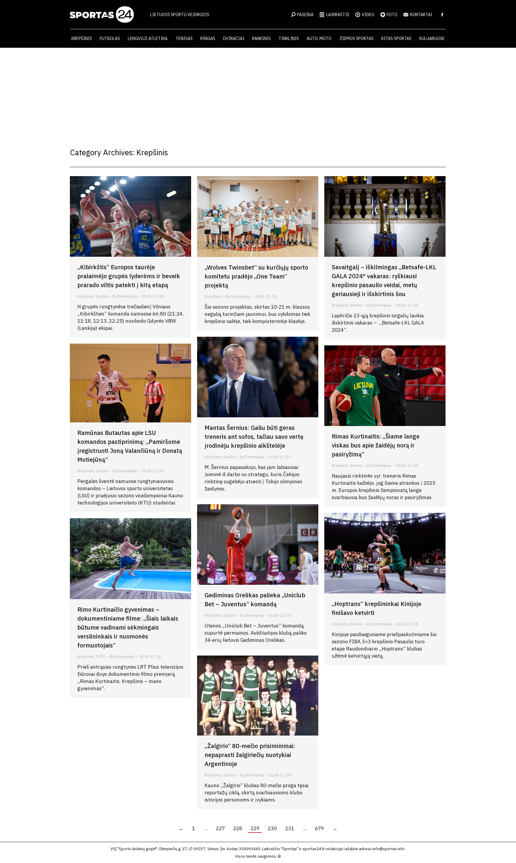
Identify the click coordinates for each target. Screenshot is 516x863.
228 (237, 828)
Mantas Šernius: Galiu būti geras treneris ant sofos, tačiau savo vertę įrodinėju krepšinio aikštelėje (254, 437)
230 (272, 828)
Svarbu (102, 296)
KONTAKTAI (421, 14)
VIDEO (368, 14)
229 (255, 828)
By (125, 296)
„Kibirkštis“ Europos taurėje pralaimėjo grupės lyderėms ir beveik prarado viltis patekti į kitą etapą (128, 276)
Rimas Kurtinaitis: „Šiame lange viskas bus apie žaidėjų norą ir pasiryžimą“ (376, 445)
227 (220, 828)
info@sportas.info (388, 848)
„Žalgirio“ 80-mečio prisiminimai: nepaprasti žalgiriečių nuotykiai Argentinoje (250, 755)
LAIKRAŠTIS (337, 14)
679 (319, 828)
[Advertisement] (258, 92)
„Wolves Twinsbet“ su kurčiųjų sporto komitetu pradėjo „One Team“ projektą (256, 276)
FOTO (392, 14)
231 (289, 828)
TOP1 (100, 656)
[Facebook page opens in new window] (442, 15)
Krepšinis (85, 296)
